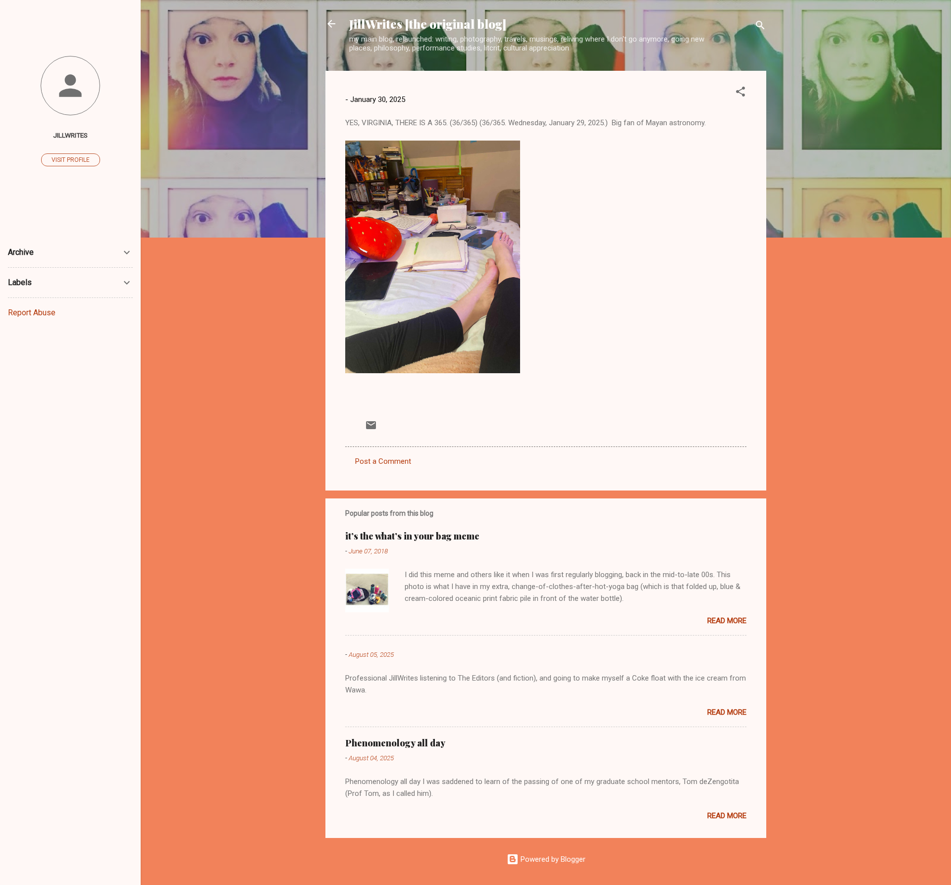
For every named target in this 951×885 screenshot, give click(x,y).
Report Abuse (31, 312)
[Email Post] (371, 428)
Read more (726, 620)
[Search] (760, 27)
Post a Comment (383, 461)
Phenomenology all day (395, 743)
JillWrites (70, 135)
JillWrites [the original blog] (427, 24)
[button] (740, 93)
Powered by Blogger (552, 859)
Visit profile (71, 159)
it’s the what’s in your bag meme (412, 536)
